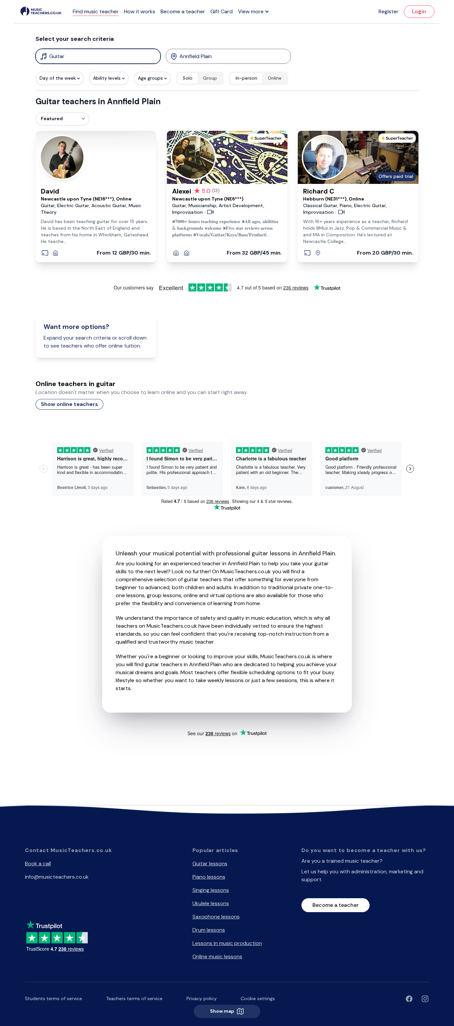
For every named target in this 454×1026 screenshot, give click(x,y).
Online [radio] (275, 78)
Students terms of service (53, 998)
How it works (139, 11)
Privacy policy (201, 998)
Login (419, 11)
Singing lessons (210, 890)
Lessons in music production (227, 943)
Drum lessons (208, 929)
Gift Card (221, 11)
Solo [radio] (187, 78)
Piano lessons (208, 876)
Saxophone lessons (216, 916)
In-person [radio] (246, 78)
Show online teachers (69, 404)
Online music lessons (217, 956)
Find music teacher (96, 11)
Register (388, 11)
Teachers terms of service (134, 998)
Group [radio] (210, 78)
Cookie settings (258, 998)
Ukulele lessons (210, 903)
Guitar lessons (209, 863)
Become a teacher (183, 11)
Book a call (38, 863)
